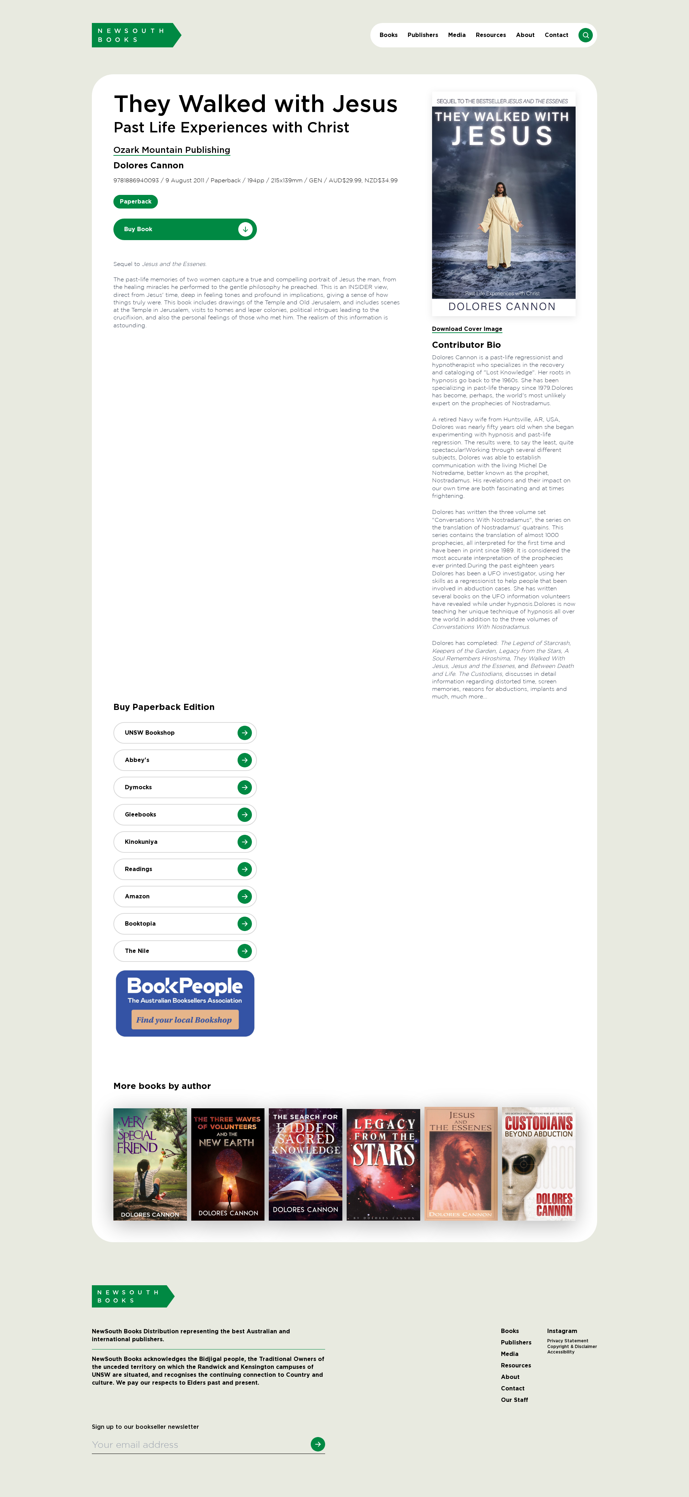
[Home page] (137, 35)
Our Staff (514, 1400)
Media (457, 35)
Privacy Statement (568, 1341)
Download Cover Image (467, 329)
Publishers (423, 35)
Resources (491, 35)
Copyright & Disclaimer (572, 1346)
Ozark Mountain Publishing (171, 150)
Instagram (562, 1331)
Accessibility (561, 1352)
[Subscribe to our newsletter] (318, 1444)
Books (389, 35)
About (525, 35)
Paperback (135, 201)
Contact (556, 35)
